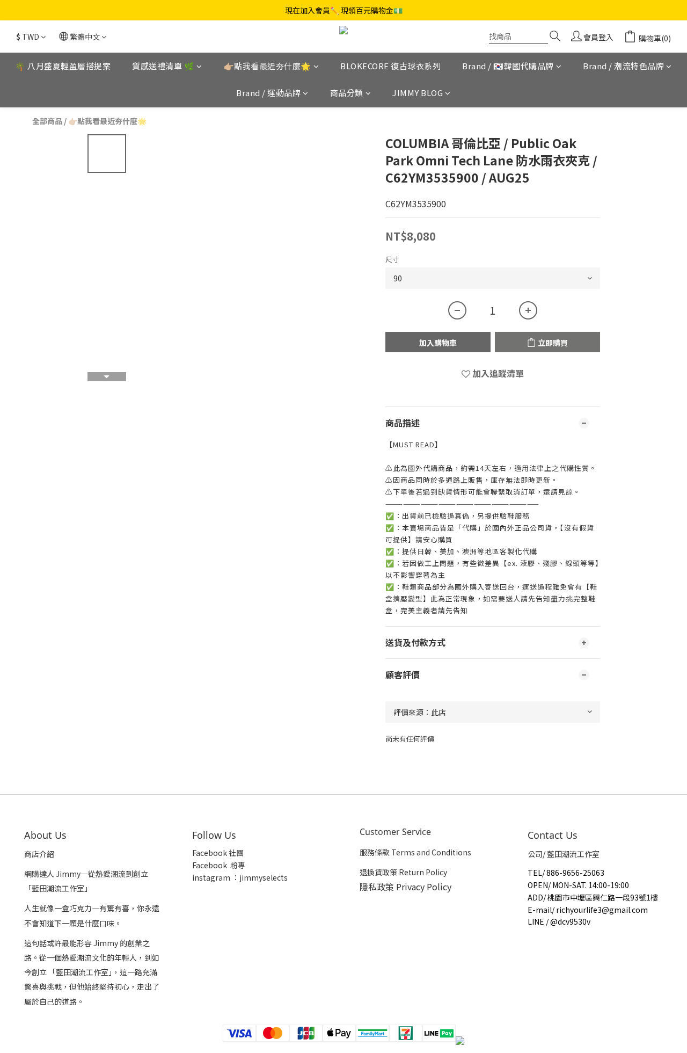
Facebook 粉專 (218, 865)
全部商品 (47, 120)
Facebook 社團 (218, 852)
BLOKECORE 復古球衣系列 (390, 65)
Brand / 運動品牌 (268, 93)
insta (201, 877)
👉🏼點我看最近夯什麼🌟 (267, 65)
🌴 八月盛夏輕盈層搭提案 (63, 65)
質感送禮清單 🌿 (163, 65)
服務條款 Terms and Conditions (415, 852)
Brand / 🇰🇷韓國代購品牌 (508, 65)
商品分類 (346, 93)
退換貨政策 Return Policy (403, 872)
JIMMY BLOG (417, 93)
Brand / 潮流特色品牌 (623, 65)
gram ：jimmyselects (249, 877)
